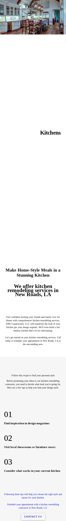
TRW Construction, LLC (46, 22)
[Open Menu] (62, 9)
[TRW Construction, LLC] (29, 9)
